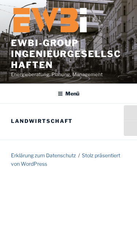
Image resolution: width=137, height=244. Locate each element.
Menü (72, 93)
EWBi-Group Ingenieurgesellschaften (66, 54)
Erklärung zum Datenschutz (43, 155)
